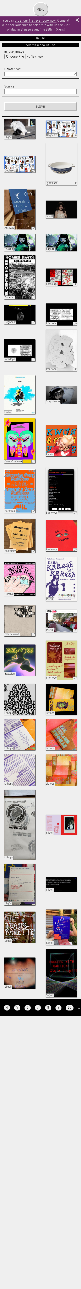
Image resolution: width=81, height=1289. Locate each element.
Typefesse (52, 183)
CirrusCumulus (13, 461)
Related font (13, 69)
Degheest (51, 135)
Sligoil (8, 137)
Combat (9, 594)
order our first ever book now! (35, 20)
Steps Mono (53, 401)
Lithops (9, 713)
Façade (9, 249)
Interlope (51, 323)
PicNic (49, 454)
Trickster (10, 297)
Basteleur (51, 512)
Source (9, 86)
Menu (40, 9)
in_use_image (14, 51)
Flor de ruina (12, 634)
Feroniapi (51, 284)
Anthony (9, 228)
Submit (40, 106)
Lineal (49, 216)
